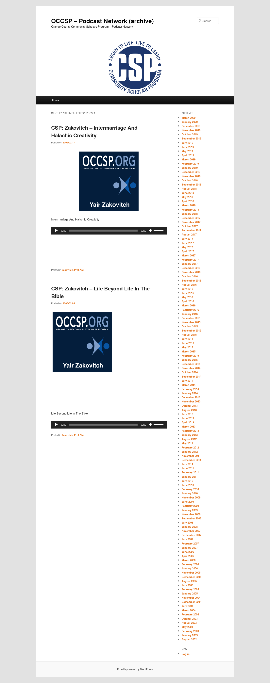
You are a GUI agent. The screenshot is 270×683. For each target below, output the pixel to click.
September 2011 (191, 460)
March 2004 (188, 610)
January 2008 (190, 527)
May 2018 (187, 197)
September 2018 (191, 184)
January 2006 (190, 568)
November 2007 (191, 531)
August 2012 (189, 439)
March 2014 (188, 385)
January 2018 (190, 214)
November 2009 (191, 497)
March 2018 (188, 205)
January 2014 (190, 393)
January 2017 (190, 264)
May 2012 (187, 443)
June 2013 (188, 418)
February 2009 (190, 506)
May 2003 (187, 627)
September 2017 (191, 230)
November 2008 (191, 514)
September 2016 (191, 280)
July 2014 (187, 380)
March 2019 (188, 159)
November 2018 (191, 176)
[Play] (56, 231)
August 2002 (189, 639)
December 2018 (191, 172)
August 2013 (189, 410)
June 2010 (188, 485)
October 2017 (190, 226)
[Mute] (150, 231)
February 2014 (190, 389)
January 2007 (190, 547)
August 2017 (189, 234)
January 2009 (190, 510)
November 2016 (191, 272)
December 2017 (191, 218)
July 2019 (187, 143)
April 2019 (188, 155)
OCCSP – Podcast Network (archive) (102, 20)
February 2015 (190, 355)
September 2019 (191, 138)
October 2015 (190, 326)
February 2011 (190, 472)
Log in (186, 654)
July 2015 (187, 339)
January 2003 (190, 635)
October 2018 (190, 180)
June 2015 (188, 343)
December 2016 (191, 268)
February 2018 (190, 209)
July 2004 (187, 606)
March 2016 (188, 305)
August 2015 (189, 334)
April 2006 (188, 556)
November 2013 (191, 401)
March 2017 (188, 255)
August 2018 (189, 188)
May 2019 (187, 151)
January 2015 (190, 360)
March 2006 (188, 560)
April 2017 (188, 251)
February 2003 (190, 631)
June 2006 (188, 552)
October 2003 (190, 618)
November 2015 (191, 322)
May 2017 (187, 247)
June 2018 (188, 193)
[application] (109, 231)
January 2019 (190, 168)
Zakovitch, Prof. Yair (73, 270)
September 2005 (191, 577)
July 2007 (187, 539)
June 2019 (188, 147)
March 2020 (188, 118)
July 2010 (187, 481)
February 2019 (190, 163)
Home (55, 100)
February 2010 (190, 489)
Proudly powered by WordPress (135, 669)
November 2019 (191, 130)
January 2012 (190, 451)
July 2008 (187, 522)
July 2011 (187, 464)
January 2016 (190, 314)
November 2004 (191, 597)
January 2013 (190, 435)
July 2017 (187, 238)
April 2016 (188, 301)
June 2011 (188, 468)
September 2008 (191, 518)
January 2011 (190, 477)
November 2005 (191, 572)
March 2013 (188, 426)
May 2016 (187, 297)
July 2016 (187, 289)
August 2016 (189, 284)
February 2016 (190, 310)
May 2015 (187, 347)
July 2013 (187, 414)
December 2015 (191, 318)
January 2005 (190, 593)
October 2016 (190, 276)
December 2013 (191, 397)
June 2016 (188, 293)
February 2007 (190, 543)
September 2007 (191, 535)
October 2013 (190, 405)
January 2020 (190, 122)
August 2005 (189, 581)
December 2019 (191, 126)
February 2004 (190, 614)
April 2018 (188, 201)
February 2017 (190, 259)
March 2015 (188, 351)
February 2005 (190, 589)
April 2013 (188, 422)
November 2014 (191, 368)
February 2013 (190, 430)
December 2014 (191, 364)
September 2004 (191, 602)
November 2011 (191, 456)
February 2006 (190, 564)
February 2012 (190, 447)
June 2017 (188, 243)
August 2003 (189, 623)
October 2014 (190, 372)
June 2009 (188, 501)
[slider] (159, 230)
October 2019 (190, 134)
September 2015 (191, 330)
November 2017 (191, 222)
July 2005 (187, 585)
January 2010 (190, 493)
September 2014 (191, 376)
